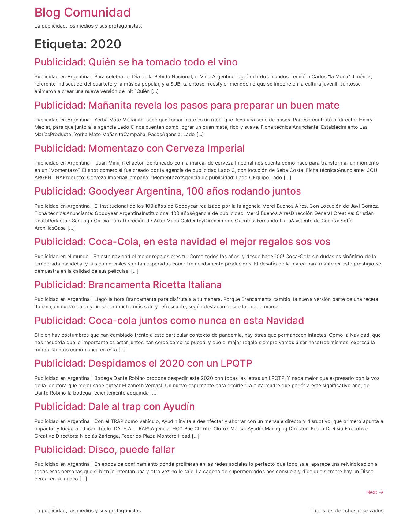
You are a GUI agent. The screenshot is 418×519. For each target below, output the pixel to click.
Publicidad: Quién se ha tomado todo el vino (136, 62)
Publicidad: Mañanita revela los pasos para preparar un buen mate (187, 105)
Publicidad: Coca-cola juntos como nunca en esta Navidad (169, 320)
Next (374, 492)
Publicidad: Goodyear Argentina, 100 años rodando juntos (168, 191)
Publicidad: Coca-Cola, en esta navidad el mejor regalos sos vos (182, 241)
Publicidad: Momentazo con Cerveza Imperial (140, 148)
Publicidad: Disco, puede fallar (105, 449)
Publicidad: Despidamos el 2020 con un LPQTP (143, 363)
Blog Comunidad (83, 12)
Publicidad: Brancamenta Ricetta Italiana (128, 285)
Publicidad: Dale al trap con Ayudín (115, 406)
